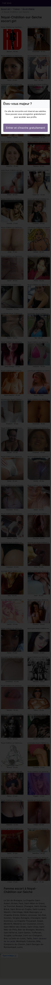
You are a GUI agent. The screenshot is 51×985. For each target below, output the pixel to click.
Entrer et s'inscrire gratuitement (25, 127)
